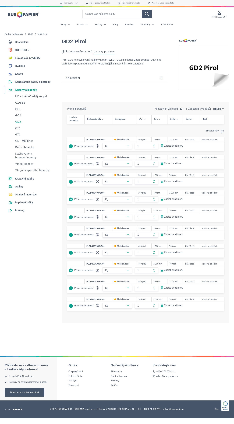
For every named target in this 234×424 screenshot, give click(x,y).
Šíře (156, 119)
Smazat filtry (212, 130)
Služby (99, 24)
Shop (64, 24)
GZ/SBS (20, 102)
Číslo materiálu (94, 119)
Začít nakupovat (119, 376)
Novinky (115, 380)
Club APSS (167, 24)
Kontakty (146, 24)
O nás (81, 24)
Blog (115, 24)
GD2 (30, 34)
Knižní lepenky (24, 147)
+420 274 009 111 (165, 371)
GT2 (18, 134)
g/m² (141, 119)
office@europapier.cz (167, 376)
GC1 (18, 109)
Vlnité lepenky (24, 164)
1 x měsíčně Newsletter (21, 376)
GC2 (18, 115)
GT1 (18, 128)
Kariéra (129, 24)
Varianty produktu (104, 51)
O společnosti (75, 371)
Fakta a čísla (75, 376)
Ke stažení (73, 77)
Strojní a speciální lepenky (32, 170)
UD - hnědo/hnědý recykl (31, 96)
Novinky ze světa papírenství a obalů (28, 382)
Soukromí (73, 385)
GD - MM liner (24, 141)
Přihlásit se (116, 371)
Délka (172, 119)
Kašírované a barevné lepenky (25, 155)
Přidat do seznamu (83, 146)
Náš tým (72, 380)
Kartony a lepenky (14, 34)
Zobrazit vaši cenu (173, 145)
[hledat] (147, 14)
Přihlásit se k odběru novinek (24, 392)
